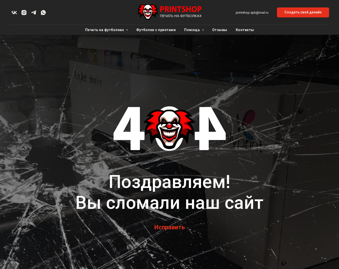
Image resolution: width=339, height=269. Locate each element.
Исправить (169, 227)
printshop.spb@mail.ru (252, 12)
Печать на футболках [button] (105, 30)
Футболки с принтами (156, 30)
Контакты (245, 30)
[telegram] (34, 12)
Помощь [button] (192, 30)
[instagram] (24, 12)
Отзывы (219, 30)
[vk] (14, 12)
